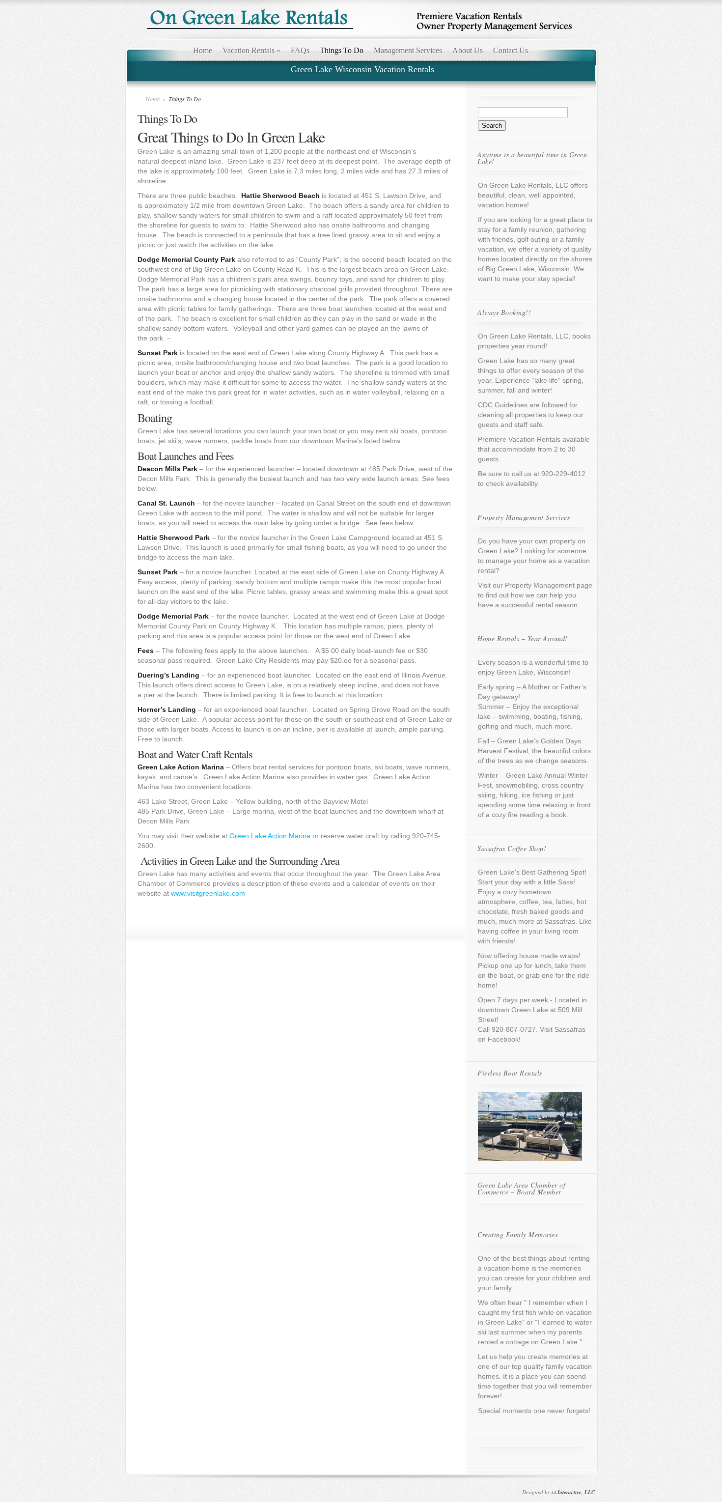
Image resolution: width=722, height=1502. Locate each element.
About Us (467, 50)
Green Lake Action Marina (269, 836)
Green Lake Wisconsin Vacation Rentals (362, 69)
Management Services (408, 50)
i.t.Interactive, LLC (573, 1492)
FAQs (300, 50)
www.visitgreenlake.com (208, 893)
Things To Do (341, 50)
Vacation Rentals (251, 50)
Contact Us (510, 50)
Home (202, 50)
